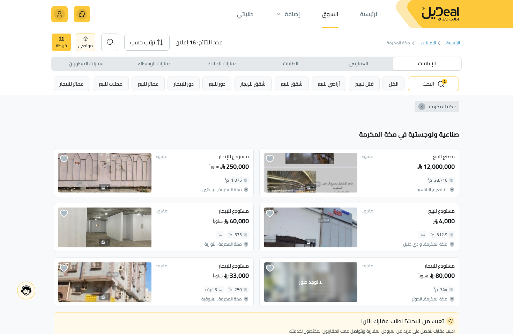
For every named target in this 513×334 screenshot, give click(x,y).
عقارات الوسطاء (154, 63)
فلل (364, 83)
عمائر (148, 83)
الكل (394, 83)
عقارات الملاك (222, 63)
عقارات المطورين (86, 63)
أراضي (329, 83)
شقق (292, 83)
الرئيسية (453, 43)
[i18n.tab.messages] (82, 14)
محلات (110, 83)
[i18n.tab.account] (59, 14)
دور (217, 83)
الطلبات (290, 63)
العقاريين (358, 63)
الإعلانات (428, 43)
